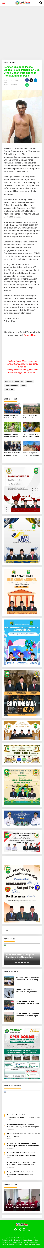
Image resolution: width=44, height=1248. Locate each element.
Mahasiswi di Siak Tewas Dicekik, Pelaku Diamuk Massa (23, 1135)
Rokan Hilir (9, 389)
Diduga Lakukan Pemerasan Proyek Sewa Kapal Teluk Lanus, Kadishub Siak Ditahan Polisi (23, 1144)
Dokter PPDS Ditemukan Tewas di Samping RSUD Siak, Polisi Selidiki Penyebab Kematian (21, 1154)
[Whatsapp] (27, 85)
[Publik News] (22, 3)
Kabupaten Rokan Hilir (14, 382)
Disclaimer (34, 1242)
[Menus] (4, 3)
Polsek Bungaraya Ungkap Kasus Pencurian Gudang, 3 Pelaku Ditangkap (23, 1125)
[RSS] (28, 1229)
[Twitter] (19, 1229)
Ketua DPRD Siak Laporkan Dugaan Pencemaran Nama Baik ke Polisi (21, 1163)
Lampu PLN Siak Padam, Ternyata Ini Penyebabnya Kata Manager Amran (26, 990)
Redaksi (17, 1240)
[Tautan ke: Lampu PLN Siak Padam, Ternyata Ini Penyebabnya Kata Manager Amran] (9, 993)
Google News (30, 335)
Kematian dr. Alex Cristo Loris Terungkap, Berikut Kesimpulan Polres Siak (23, 1116)
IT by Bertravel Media (32, 1244)
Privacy (19, 1244)
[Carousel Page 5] (28, 962)
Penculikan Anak (11, 386)
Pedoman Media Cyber (19, 1242)
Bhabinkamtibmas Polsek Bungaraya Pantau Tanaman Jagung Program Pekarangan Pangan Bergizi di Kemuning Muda (12, 435)
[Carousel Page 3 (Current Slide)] (22, 962)
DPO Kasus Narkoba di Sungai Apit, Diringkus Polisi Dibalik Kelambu (12, 454)
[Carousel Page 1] (16, 962)
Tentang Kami (7, 1240)
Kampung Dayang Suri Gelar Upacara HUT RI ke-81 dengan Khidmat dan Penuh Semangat (28, 978)
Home (36, 1238)
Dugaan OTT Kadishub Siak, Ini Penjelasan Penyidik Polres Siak (20, 1173)
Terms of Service (8, 1244)
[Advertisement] (22, 33)
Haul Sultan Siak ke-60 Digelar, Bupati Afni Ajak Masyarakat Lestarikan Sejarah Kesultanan (20, 956)
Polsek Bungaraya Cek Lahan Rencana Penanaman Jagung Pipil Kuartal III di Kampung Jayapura (31, 417)
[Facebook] (15, 1229)
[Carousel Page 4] (25, 962)
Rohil (23, 386)
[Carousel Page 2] (19, 962)
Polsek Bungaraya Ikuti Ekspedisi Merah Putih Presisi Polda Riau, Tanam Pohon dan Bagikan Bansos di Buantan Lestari (12, 417)
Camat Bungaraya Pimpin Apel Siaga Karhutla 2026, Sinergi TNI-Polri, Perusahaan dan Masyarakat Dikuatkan (30, 454)
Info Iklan (5, 1242)
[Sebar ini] (27, 80)
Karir (36, 1240)
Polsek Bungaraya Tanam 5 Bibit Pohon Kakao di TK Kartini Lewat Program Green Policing (31, 435)
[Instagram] (24, 1229)
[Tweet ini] (31, 80)
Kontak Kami (27, 1240)
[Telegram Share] (35, 80)
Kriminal (29, 382)
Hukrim (6, 84)
